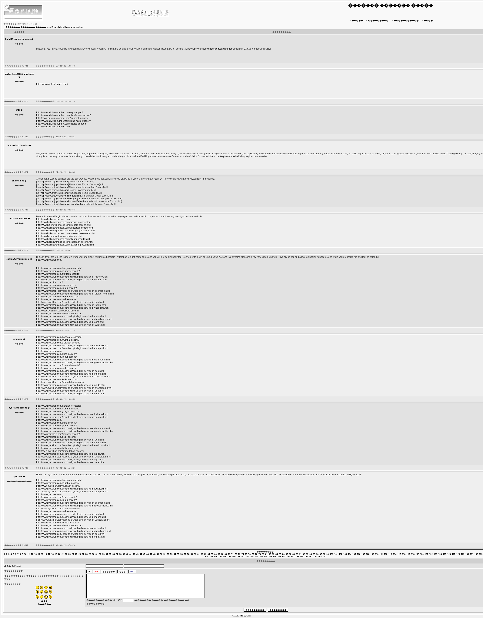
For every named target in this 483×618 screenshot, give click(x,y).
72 (236, 554)
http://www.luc (43, 225)
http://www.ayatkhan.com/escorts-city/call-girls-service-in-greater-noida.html (74, 362)
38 (120, 554)
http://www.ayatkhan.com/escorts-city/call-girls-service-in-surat (67, 536)
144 (206, 556)
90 (297, 554)
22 (66, 554)
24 (73, 554)
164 (297, 556)
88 (290, 554)
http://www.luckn (44, 230)
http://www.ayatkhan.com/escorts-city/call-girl (59, 305)
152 (243, 556)
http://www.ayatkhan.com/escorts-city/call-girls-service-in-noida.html (70, 385)
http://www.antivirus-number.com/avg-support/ (59, 112)
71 (232, 554)
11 (29, 554)
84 (276, 554)
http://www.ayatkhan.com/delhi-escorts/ (56, 299)
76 (249, 554)
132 (476, 554)
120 (422, 554)
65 (212, 554)
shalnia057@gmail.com (17, 259)
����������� (406, 20)
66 (215, 554)
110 (376, 554)
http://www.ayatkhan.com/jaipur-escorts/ (56, 288)
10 (25, 554)
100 (331, 554)
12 (32, 554)
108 (367, 554)
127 (453, 554)
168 (315, 556)
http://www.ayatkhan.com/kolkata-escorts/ (57, 379)
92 (304, 554)
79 (259, 554)
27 (83, 554)
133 (480, 554)
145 (211, 556)
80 (263, 554)
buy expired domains (18, 145)
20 (59, 554)
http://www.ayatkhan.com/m (50, 271)
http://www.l (42, 236)
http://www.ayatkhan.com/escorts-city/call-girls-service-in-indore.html (71, 373)
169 (319, 556)
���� (428, 20)
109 (372, 554)
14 (39, 554)
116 (403, 554)
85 (280, 554)
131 (471, 554)
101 (336, 554)
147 (220, 556)
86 (283, 554)
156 (261, 556)
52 (168, 554)
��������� (378, 20)
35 (110, 554)
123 (435, 554)
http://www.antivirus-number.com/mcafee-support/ (61, 123)
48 (154, 554)
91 (300, 554)
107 (363, 554)
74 (243, 554)
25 (76, 554)
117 (408, 554)
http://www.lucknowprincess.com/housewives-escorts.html (65, 233)
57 (185, 554)
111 (381, 554)
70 (229, 554)
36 (113, 554)
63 (205, 554)
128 (458, 554)
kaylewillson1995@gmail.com (19, 74)
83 (273, 554)
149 (229, 556)
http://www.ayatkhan (46, 291)
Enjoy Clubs (18, 181)
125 (444, 554)
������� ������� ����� (25, 27)
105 (354, 554)
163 (292, 556)
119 (417, 554)
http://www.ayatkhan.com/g (49, 342)
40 (127, 554)
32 (100, 554)
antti (18, 110)
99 (327, 554)
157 (265, 556)
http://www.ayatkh (45, 497)
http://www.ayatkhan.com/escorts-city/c (55, 390)
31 (96, 554)
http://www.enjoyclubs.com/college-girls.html (63, 198)
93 (307, 554)
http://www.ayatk (44, 282)
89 (293, 554)
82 (270, 554)
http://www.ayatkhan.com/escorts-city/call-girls (59, 503)
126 (449, 554)
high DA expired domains (18, 39)
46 (147, 554)
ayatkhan (17, 339)
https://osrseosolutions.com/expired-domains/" (215, 156)
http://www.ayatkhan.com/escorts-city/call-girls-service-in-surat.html (70, 393)
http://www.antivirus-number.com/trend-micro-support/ (63, 121)
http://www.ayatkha (45, 365)
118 (413, 554)
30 (93, 554)
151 (238, 556)
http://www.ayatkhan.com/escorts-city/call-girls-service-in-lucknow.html (72, 345)
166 (306, 556)
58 (188, 554)
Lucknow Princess (18, 218)
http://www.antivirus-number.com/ (53, 126)
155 (256, 556)
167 (310, 556)
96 (317, 554)
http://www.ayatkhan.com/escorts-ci (54, 316)
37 (117, 554)
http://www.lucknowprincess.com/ (53, 219)
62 (202, 554)
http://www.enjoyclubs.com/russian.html (61, 204)
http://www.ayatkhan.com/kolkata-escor (56, 522)
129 (462, 554)
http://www (41, 118)
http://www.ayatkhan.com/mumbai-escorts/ (57, 340)
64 (209, 554)
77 (253, 554)
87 (287, 554)
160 (279, 556)
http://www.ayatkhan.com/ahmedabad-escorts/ (59, 313)
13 (35, 554)
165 (301, 556)
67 (219, 554)
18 (52, 554)
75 (246, 554)
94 (310, 554)
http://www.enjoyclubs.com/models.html (61, 195)
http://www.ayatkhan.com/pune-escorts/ (56, 285)
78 (256, 554)
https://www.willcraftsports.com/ (52, 84)
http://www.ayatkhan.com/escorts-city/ (55, 325)
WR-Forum (243, 616)
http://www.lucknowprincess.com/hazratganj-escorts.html (65, 244)
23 (69, 554)
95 (314, 554)
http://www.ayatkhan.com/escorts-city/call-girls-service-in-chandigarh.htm (73, 319)
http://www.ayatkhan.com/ (49, 260)
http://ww (40, 382)
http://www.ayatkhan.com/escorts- (53, 514)
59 (192, 554)
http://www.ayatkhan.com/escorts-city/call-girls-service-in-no (66, 528)
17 (49, 554)
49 (158, 554)
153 (247, 556)
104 (349, 554)
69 (226, 554)
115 (399, 554)
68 (222, 554)
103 (345, 554)
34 (107, 554)
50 (161, 554)
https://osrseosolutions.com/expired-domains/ (215, 48)
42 (134, 554)
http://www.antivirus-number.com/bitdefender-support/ (63, 115)
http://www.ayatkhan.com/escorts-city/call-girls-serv (62, 276)
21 (63, 554)
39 (124, 554)
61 (198, 554)
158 (270, 556)
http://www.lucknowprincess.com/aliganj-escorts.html (63, 239)
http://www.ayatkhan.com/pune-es (53, 354)
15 (42, 554)
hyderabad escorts (18, 408)
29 (90, 554)
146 (215, 556)
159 (274, 556)
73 (239, 554)
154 (252, 556)
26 (79, 554)
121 (426, 554)
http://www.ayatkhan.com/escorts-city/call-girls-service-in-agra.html (70, 322)
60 (195, 554)
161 (283, 556)
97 (321, 554)
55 (178, 554)
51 (164, 554)
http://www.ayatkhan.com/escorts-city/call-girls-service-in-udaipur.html (71, 279)
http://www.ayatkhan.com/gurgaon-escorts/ (57, 274)
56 (181, 554)
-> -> (49, 27)
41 (130, 554)
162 (288, 556)
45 (144, 554)
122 (431, 554)
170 (324, 556)
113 (390, 554)
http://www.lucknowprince (49, 242)
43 (137, 554)
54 (175, 554)
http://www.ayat (44, 376)
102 (340, 554)
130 (467, 554)
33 (103, 554)
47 (151, 554)
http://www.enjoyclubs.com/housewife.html (62, 201)
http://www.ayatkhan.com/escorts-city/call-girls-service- (64, 293)
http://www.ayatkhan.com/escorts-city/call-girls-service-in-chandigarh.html (73, 531)
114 (394, 554)
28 (86, 554)
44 (141, 554)
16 (46, 554)
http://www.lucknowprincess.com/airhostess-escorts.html (64, 227)
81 (266, 554)
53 (171, 554)
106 (358, 554)
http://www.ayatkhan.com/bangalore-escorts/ (58, 268)
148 (224, 556)
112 (385, 554)
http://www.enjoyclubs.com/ (54, 181)
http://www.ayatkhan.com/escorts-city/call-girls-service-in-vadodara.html (72, 308)
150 (233, 556)
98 (324, 554)
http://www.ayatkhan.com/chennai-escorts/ (57, 296)
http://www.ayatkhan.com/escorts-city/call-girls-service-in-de (66, 359)
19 (56, 554)
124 (440, 554)
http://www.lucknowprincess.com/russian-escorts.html (63, 222)
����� (357, 20)
